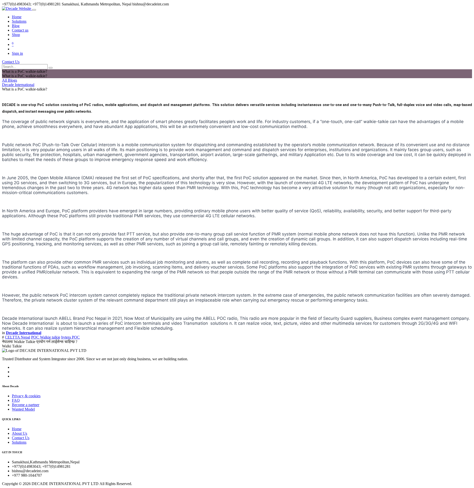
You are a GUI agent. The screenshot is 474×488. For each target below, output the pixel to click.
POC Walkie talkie (45, 337)
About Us (19, 433)
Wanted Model (23, 409)
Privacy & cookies (26, 396)
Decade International (18, 85)
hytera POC (70, 337)
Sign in (17, 53)
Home (16, 429)
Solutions (19, 442)
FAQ (16, 400)
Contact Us (11, 62)
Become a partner (25, 405)
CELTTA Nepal (17, 337)
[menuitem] (16, 17)
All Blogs (9, 80)
